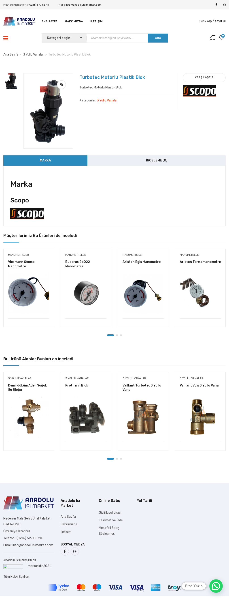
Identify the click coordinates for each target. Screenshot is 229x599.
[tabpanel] (28, 291)
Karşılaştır (204, 77)
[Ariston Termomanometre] (200, 293)
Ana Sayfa (49, 21)
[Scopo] (199, 88)
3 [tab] (121, 335)
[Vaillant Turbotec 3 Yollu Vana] (143, 417)
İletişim (96, 21)
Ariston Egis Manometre (142, 262)
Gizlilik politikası (110, 513)
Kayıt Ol (220, 21)
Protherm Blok (76, 385)
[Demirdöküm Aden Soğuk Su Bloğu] (28, 417)
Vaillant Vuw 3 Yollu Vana (199, 385)
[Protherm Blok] (85, 417)
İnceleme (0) (157, 160)
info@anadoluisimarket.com (84, 4)
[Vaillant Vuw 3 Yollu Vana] (200, 417)
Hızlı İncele (28, 307)
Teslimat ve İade (111, 520)
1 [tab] (110, 335)
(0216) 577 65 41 (38, 4)
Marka (45, 160)
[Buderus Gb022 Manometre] (85, 293)
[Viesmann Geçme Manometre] (28, 293)
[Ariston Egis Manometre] (143, 293)
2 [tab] (117, 335)
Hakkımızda (74, 21)
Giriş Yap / (206, 21)
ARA (158, 38)
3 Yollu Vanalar (33, 54)
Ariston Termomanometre (200, 262)
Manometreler (18, 254)
